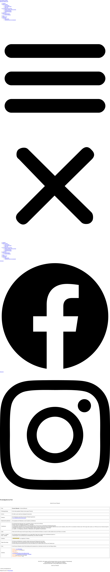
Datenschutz (7, 18)
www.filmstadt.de (19, 549)
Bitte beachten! (5, 4)
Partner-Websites (8, 14)
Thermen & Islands (8, 11)
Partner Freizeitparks (6, 13)
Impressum (4, 17)
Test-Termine (7, 5)
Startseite (4, 3)
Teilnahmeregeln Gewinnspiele (10, 19)
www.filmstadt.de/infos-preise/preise (19, 517)
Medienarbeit (4, 16)
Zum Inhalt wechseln (4, 0)
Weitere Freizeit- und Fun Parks (10, 9)
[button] (55, 131)
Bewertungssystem (8, 6)
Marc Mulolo (10, 570)
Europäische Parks (8, 10)
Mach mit (6, 7)
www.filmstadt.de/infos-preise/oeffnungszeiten (20, 553)
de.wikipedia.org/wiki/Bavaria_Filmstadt (24, 554)
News (3, 15)
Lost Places (4, 12)
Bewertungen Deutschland (7, 8)
